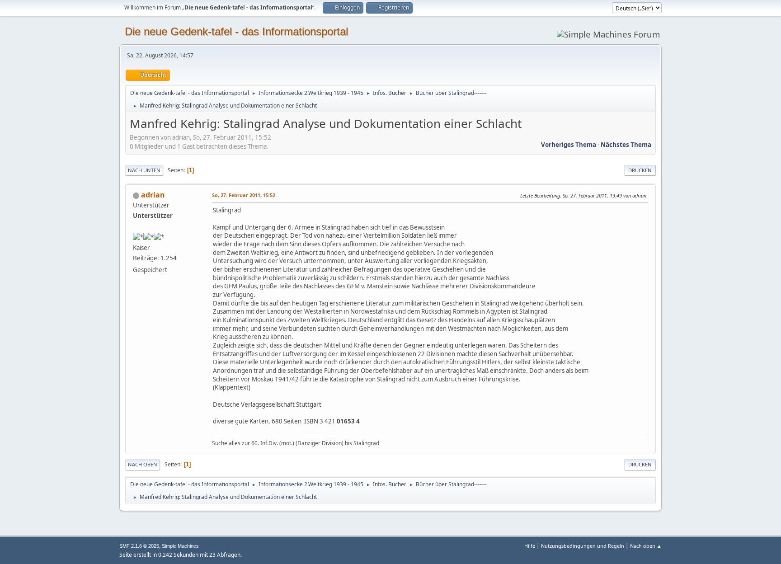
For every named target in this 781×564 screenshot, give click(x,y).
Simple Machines (180, 546)
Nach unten (144, 170)
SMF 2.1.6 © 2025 (139, 546)
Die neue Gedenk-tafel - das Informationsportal (236, 31)
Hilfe (529, 545)
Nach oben (142, 464)
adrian (153, 195)
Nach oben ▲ (646, 545)
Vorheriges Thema (568, 145)
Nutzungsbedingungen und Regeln (582, 545)
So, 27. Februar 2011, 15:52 (243, 195)
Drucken (640, 170)
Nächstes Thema (626, 145)
